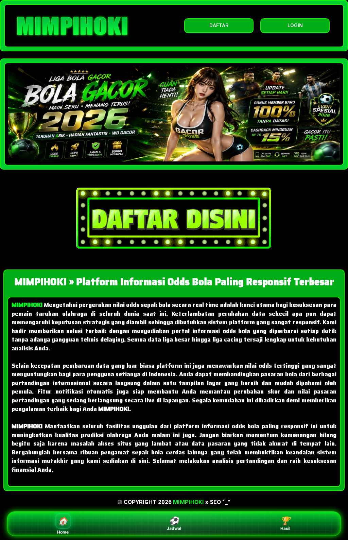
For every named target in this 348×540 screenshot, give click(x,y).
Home (63, 525)
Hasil (285, 523)
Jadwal (174, 523)
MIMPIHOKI (188, 502)
